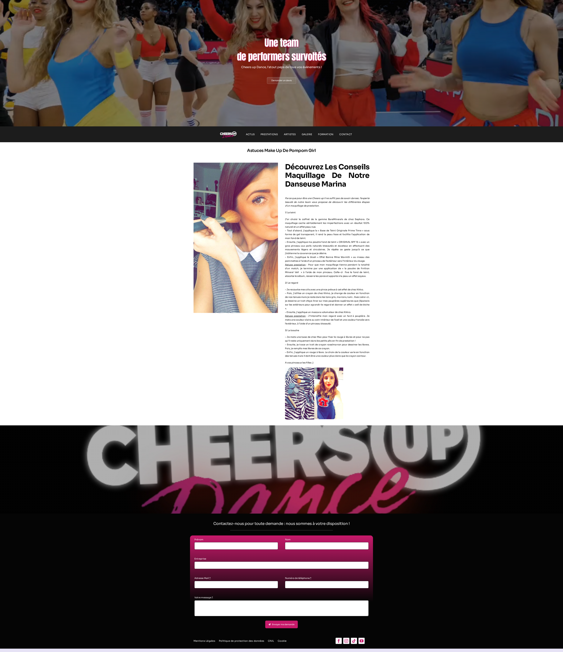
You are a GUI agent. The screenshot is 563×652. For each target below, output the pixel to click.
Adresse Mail (202, 578)
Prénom (198, 539)
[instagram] (346, 641)
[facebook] (339, 641)
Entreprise (200, 558)
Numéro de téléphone (298, 578)
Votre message (203, 597)
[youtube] (361, 641)
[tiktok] (354, 641)
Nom (288, 539)
